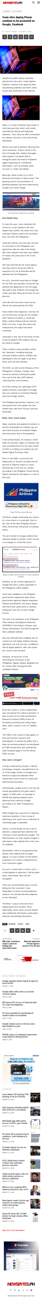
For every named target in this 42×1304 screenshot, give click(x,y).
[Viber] (26, 37)
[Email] (20, 37)
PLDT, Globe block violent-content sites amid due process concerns (13, 1162)
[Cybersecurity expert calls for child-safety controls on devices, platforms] (35, 1177)
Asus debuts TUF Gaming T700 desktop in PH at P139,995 (15, 1095)
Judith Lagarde (11, 32)
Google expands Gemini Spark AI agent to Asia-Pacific (20, 982)
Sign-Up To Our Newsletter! (13, 1230)
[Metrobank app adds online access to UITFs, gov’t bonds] (35, 1124)
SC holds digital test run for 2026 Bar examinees (14, 1148)
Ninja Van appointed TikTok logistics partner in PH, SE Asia (31, 943)
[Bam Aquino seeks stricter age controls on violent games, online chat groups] (35, 1204)
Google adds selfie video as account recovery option (18, 992)
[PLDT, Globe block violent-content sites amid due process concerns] (35, 1164)
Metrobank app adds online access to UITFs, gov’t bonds (14, 1122)
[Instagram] (14, 1290)
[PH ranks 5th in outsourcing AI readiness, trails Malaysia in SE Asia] (35, 1137)
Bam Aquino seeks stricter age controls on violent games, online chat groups (15, 1202)
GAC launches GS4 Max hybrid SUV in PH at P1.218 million (15, 1108)
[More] (33, 930)
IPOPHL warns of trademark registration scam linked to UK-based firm (19, 1035)
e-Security (7, 11)
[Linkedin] (15, 37)
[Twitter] (10, 37)
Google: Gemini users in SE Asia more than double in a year (18, 1025)
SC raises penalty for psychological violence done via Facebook (17, 1014)
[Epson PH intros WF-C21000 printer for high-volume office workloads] (35, 1217)
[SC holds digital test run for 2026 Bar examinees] (35, 1151)
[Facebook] (4, 37)
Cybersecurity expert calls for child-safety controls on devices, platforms (15, 1176)
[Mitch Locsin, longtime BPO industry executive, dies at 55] (35, 1190)
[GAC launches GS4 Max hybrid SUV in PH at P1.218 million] (35, 1111)
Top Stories (17, 11)
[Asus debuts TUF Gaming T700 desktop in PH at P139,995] (35, 1098)
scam (27, 924)
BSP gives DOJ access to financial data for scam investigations (19, 1003)
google (20, 924)
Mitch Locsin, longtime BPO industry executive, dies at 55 (15, 1188)
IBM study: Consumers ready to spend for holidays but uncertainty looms (11, 944)
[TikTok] (23, 1290)
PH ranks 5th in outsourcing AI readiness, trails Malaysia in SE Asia (15, 1136)
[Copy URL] (31, 37)
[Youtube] (31, 1290)
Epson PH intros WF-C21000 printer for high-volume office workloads (15, 1215)
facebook (12, 924)
